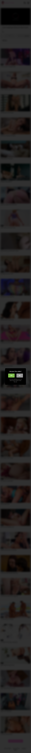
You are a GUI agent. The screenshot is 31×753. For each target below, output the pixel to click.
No (19, 375)
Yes (11, 375)
